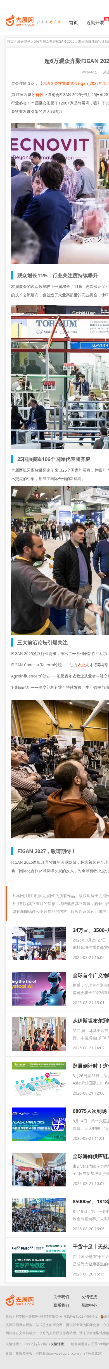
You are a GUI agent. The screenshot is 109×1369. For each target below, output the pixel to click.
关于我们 (61, 1296)
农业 (81, 664)
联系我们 (61, 1305)
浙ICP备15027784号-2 (80, 1316)
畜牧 (39, 94)
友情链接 (57, 1343)
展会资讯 (23, 41)
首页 (73, 22)
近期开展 (95, 22)
